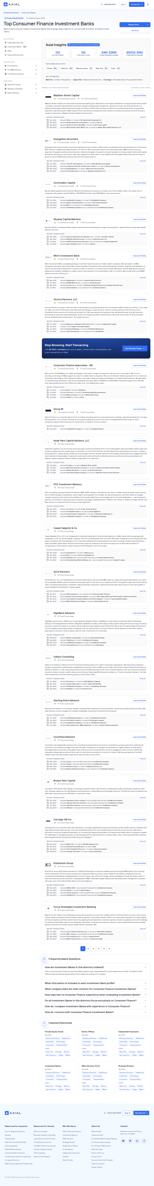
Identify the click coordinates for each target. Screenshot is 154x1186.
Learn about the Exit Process (44, 1139)
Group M (58, 408)
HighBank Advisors (64, 612)
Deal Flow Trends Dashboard (15, 1142)
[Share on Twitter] (130, 1141)
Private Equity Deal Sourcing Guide (18, 1156)
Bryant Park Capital (64, 780)
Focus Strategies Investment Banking (75, 906)
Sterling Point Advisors (66, 700)
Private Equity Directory (42, 1142)
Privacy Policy (96, 1156)
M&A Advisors (68, 1139)
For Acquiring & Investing (100, 1142)
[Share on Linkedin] (137, 1141)
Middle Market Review (13, 1149)
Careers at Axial (97, 1135)
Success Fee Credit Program (102, 1160)
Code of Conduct (97, 1164)
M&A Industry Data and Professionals (18, 1164)
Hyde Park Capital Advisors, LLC (71, 440)
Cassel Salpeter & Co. (65, 527)
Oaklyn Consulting (64, 656)
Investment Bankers (70, 1135)
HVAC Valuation (39, 1153)
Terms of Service (97, 1153)
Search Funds (68, 1160)
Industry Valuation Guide (43, 1149)
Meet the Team (97, 1149)
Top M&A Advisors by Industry (45, 1146)
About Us (95, 1126)
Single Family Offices (70, 1146)
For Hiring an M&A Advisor (101, 1146)
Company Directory (12, 1160)
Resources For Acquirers (16, 1126)
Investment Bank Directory (15, 1153)
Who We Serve (69, 1126)
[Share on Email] (123, 1141)
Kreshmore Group (63, 863)
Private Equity (68, 1149)
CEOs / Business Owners (72, 1131)
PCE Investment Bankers (68, 484)
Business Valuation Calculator (45, 1135)
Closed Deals (10, 1139)
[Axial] (12, 4)
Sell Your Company (41, 1131)
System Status (96, 1167)
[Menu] (148, 4)
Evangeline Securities (66, 139)
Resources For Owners (44, 1126)
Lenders (66, 1156)
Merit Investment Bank (67, 255)
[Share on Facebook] (144, 1141)
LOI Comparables (11, 1146)
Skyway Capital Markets (67, 219)
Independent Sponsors (71, 1153)
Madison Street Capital (66, 95)
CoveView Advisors (64, 736)
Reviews (8, 1135)
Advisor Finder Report (42, 1156)
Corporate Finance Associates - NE (73, 365)
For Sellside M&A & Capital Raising (104, 1139)
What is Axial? (96, 1131)
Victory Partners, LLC (65, 299)
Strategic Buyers (69, 1142)
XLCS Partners (62, 571)
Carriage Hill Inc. (63, 819)
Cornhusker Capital (64, 182)
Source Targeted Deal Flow (15, 1131)
